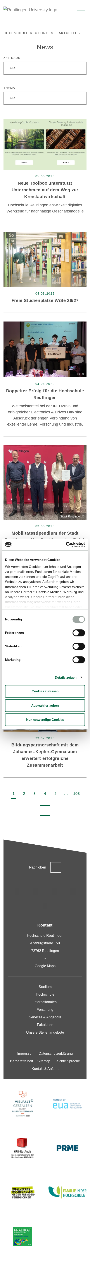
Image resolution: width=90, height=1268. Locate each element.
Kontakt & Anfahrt (45, 1069)
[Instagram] (16, 891)
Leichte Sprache (67, 1061)
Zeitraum (12, 58)
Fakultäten (45, 1025)
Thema (9, 88)
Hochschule (45, 994)
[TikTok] (35, 891)
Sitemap (43, 1061)
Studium (45, 987)
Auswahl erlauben (45, 705)
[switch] (79, 632)
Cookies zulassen (45, 691)
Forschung (45, 1009)
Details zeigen (65, 677)
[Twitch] (73, 891)
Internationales (45, 1002)
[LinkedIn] (54, 891)
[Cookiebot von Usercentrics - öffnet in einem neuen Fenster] (66, 544)
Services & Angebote (45, 1017)
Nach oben (37, 867)
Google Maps (45, 966)
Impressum (25, 1053)
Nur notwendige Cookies (45, 719)
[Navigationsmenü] (81, 13)
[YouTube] (45, 905)
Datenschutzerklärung (56, 1053)
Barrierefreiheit (21, 1061)
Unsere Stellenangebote (45, 1032)
